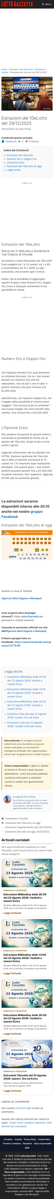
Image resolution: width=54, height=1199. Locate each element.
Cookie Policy (44, 1139)
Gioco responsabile (42, 1143)
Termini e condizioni (12, 1143)
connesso (21, 1108)
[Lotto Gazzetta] (17, 4)
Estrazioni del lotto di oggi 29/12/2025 (27, 831)
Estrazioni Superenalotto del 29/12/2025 (28, 827)
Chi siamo (8, 1139)
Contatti (18, 1139)
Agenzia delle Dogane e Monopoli (21, 598)
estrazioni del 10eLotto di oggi (22, 823)
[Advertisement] (27, 39)
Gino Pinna (29, 796)
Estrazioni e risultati (16, 818)
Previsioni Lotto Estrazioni (21, 69)
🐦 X (20, 141)
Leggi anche (14, 169)
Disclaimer (27, 1143)
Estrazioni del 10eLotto (20, 155)
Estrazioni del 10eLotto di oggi (24, 166)
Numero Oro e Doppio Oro (22, 159)
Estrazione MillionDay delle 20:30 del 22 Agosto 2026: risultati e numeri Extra (26, 705)
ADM (27, 1148)
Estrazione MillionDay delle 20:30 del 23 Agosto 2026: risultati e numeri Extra (26, 680)
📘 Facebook (9, 141)
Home (4, 69)
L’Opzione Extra (15, 162)
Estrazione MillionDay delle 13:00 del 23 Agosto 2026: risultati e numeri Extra (26, 693)
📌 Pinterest (32, 141)
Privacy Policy (30, 1139)
